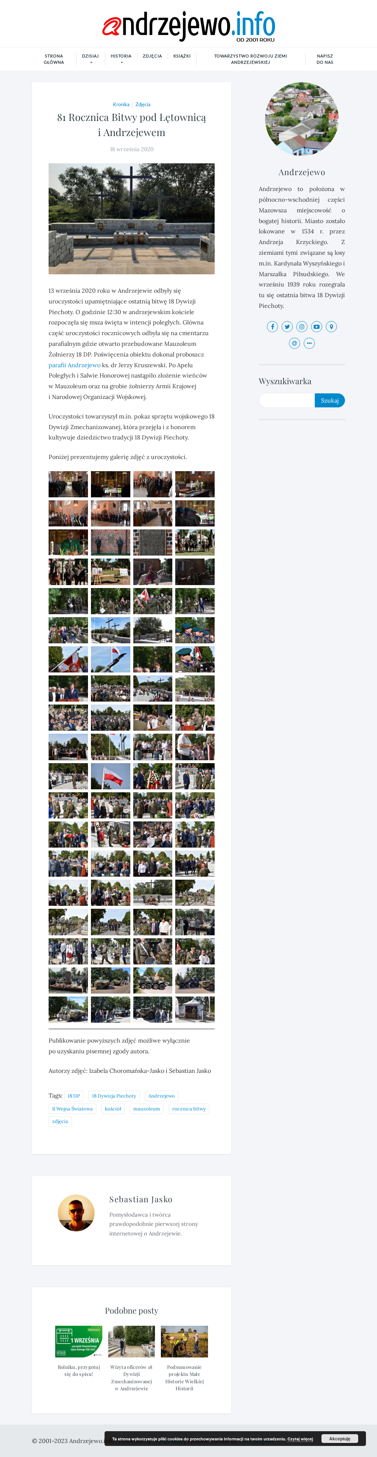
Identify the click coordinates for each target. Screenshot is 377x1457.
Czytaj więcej (300, 1439)
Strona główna (54, 59)
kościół (113, 1109)
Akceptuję (339, 1438)
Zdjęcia (152, 55)
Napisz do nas (325, 59)
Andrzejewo (84, 365)
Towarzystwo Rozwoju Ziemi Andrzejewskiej (250, 59)
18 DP (74, 1096)
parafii (57, 365)
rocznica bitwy (189, 1109)
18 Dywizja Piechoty (114, 1096)
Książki (182, 55)
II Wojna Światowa (72, 1109)
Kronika (121, 104)
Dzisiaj (90, 55)
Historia (121, 55)
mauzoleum (146, 1109)
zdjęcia (60, 1121)
